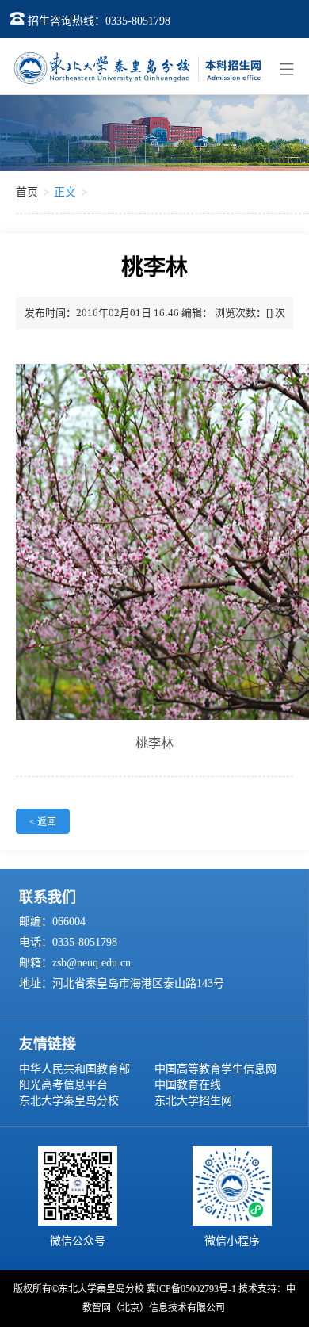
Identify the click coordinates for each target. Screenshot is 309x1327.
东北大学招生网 (193, 1101)
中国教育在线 (187, 1085)
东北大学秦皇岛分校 (69, 1101)
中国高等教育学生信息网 (215, 1069)
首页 (27, 192)
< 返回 (42, 822)
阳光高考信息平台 (63, 1085)
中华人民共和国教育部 (74, 1069)
